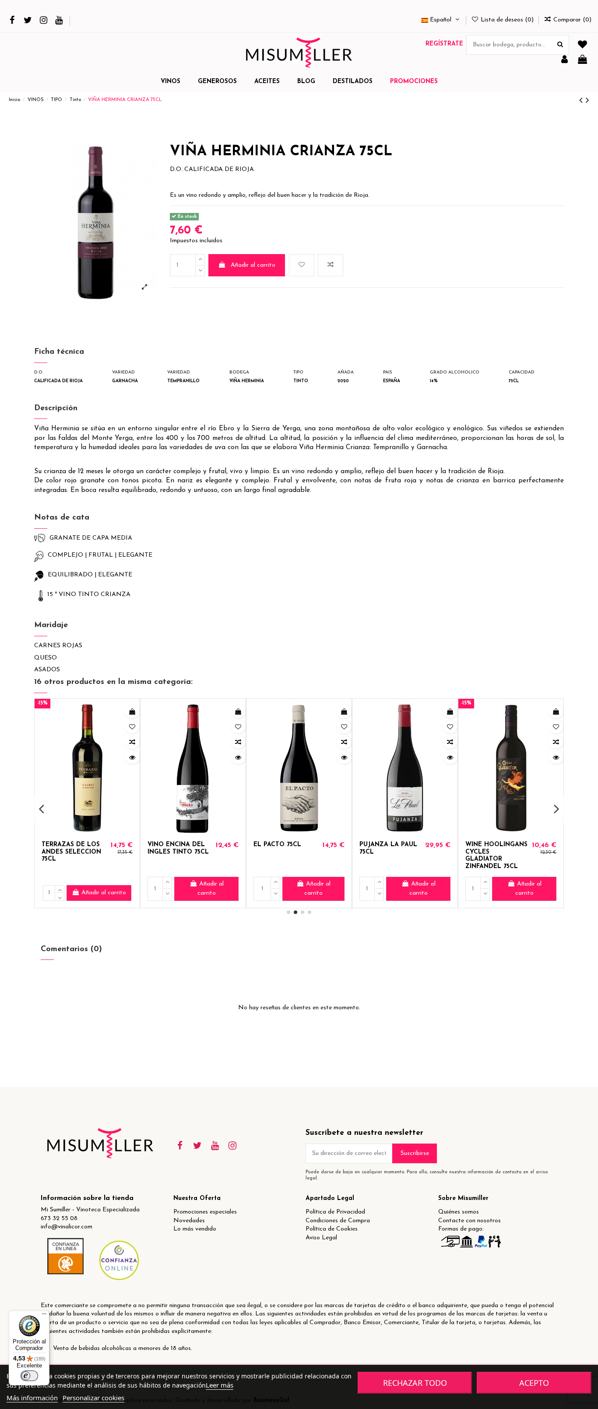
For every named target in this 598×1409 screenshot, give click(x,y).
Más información (32, 1397)
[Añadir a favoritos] (301, 265)
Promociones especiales (205, 1212)
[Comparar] (132, 742)
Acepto (534, 1383)
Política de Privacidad (335, 1212)
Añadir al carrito (253, 265)
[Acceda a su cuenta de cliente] (564, 60)
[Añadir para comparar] (330, 265)
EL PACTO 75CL (277, 844)
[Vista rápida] (132, 757)
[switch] (29, 1376)
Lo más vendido (194, 1229)
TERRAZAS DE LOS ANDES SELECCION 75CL (71, 852)
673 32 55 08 (59, 1218)
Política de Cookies (332, 1229)
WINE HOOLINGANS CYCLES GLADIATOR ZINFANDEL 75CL (496, 855)
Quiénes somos (458, 1212)
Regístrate (444, 44)
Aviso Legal (321, 1238)
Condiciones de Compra (338, 1220)
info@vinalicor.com (66, 1227)
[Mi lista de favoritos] (582, 45)
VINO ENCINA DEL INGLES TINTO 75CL (178, 848)
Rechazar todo (415, 1383)
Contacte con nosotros (469, 1220)
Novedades (189, 1220)
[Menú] (44, 1316)
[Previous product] (582, 100)
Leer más (219, 1385)
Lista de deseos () (507, 20)
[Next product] (587, 100)
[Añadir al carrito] (132, 711)
